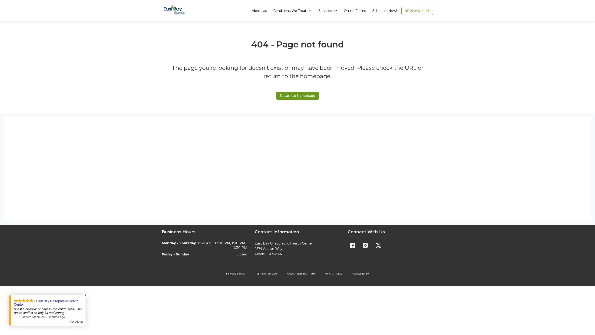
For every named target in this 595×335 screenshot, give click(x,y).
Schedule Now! (384, 11)
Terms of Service (267, 273)
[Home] (174, 11)
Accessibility (361, 273)
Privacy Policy (237, 273)
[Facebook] (352, 245)
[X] (378, 245)
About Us (259, 11)
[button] (417, 11)
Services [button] (325, 11)
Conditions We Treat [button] (289, 11)
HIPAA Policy (335, 273)
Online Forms (355, 11)
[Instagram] (365, 245)
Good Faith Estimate (302, 273)
